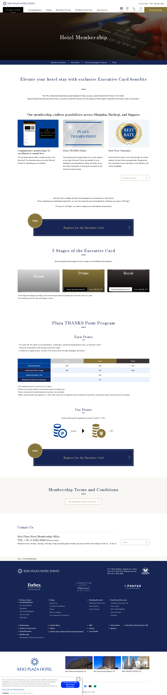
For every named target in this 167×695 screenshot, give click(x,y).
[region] (83, 370)
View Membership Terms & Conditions (82, 501)
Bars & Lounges (55, 612)
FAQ (151, 3)
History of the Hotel (28, 628)
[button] (121, 9)
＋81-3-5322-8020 (35, 540)
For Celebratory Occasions (59, 615)
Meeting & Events (63, 10)
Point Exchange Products (96, 62)
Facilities (114, 615)
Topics (52, 628)
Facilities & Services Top (119, 603)
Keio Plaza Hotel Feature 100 (136, 625)
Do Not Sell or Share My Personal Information (66, 631)
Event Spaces (94, 606)
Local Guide (143, 3)
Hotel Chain (115, 625)
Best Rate (75, 62)
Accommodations (34, 10)
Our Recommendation (57, 606)
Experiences (102, 10)
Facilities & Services (83, 10)
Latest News (55, 625)
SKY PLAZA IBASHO (27, 611)
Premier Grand (13, 10)
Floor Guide (115, 606)
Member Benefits (58, 62)
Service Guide (25, 614)
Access (92, 628)
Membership (159, 3)
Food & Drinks (94, 609)
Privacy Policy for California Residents (13, 689)
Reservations (155, 9)
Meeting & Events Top (97, 603)
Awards (113, 628)
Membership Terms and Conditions (32, 637)
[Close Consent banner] (78, 679)
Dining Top (53, 603)
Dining (48, 10)
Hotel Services (116, 612)
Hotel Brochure (25, 631)
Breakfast (23, 608)
